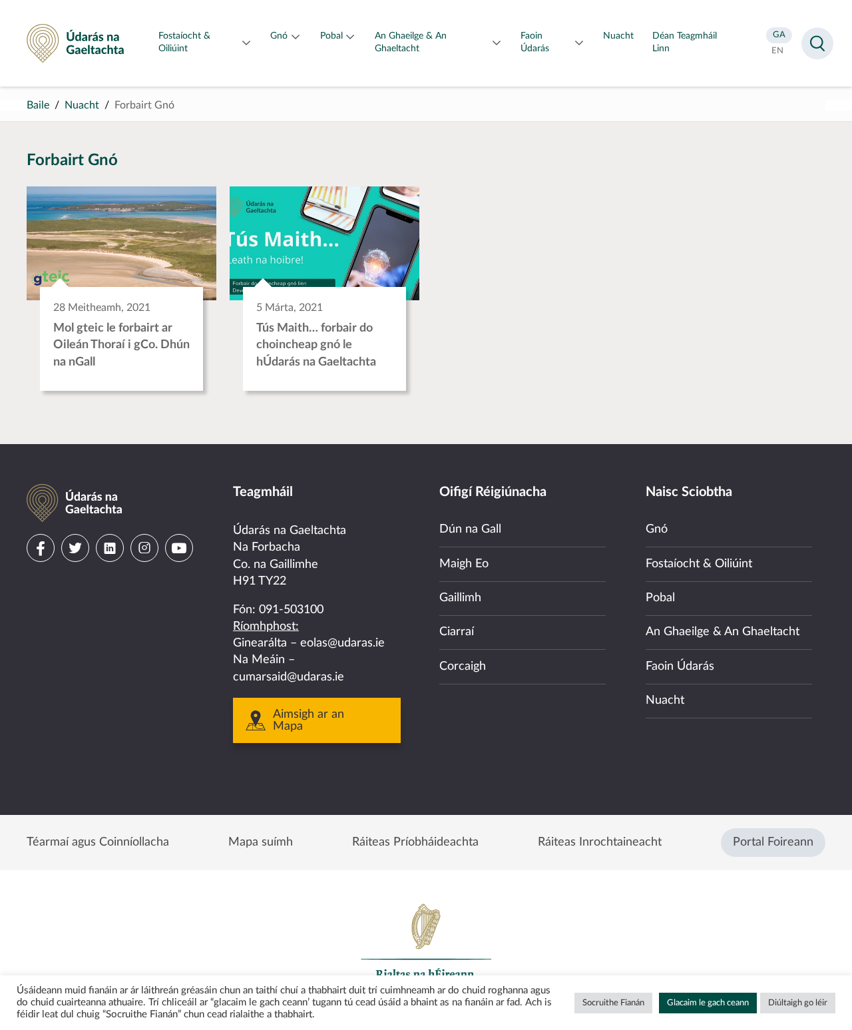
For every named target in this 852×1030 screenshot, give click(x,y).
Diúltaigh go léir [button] (797, 1003)
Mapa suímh (260, 842)
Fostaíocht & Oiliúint (699, 564)
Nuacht (82, 105)
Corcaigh (462, 666)
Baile (38, 105)
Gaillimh (460, 598)
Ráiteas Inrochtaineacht (600, 842)
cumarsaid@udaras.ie (288, 677)
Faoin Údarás (680, 666)
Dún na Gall (470, 529)
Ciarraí (456, 632)
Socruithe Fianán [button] (613, 1003)
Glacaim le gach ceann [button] (708, 1003)
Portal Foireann (773, 842)
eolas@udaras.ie (342, 643)
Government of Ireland (426, 947)
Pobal (660, 598)
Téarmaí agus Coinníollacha (98, 842)
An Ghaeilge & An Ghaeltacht (722, 632)
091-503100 (291, 610)
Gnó (657, 529)
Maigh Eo (464, 564)
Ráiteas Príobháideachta (415, 842)
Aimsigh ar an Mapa (308, 720)
